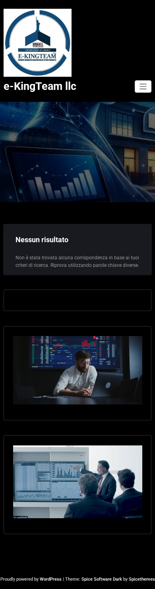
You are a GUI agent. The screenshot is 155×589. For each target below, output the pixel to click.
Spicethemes (142, 579)
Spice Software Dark (101, 579)
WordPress (51, 579)
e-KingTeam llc (40, 86)
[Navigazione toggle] (143, 86)
